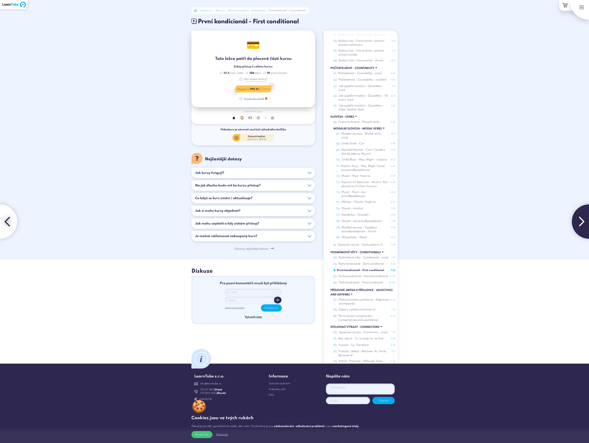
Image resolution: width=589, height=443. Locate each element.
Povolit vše (202, 434)
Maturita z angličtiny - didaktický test (247, 11)
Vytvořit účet (253, 317)
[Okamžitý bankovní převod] (258, 117)
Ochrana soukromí (279, 383)
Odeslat (383, 400)
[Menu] (579, 10)
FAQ (271, 395)
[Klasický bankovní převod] (272, 117)
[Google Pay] (242, 117)
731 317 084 (211, 389)
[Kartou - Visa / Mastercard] (250, 117)
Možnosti (222, 434)
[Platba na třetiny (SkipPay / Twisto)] (265, 117)
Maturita (220, 11)
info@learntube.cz (210, 384)
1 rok (265, 89)
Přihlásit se (271, 308)
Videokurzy (206, 11)
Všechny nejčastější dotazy (251, 249)
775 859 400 (213, 393)
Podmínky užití (277, 389)
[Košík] (564, 5)
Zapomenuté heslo (234, 308)
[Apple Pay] (234, 117)
